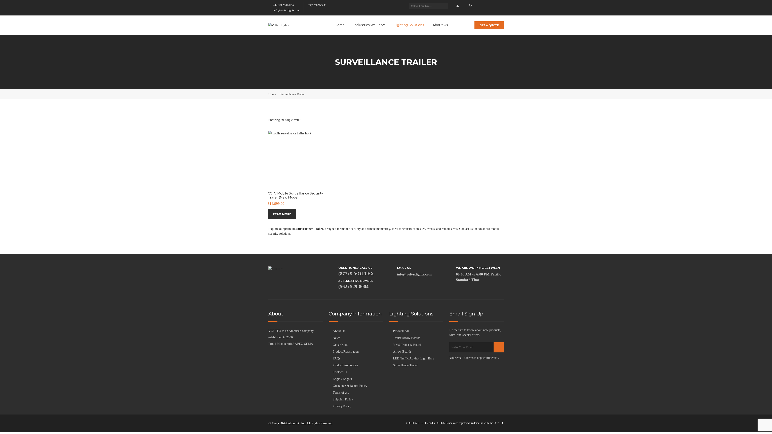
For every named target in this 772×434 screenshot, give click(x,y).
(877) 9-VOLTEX (283, 4)
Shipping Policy (343, 399)
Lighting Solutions (409, 25)
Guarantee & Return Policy (350, 385)
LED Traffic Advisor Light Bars (413, 358)
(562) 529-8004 (353, 286)
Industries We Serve (369, 25)
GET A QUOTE (489, 25)
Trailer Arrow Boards (406, 338)
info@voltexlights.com (286, 10)
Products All (401, 331)
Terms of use (341, 392)
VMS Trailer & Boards (407, 344)
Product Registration (346, 351)
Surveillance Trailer (405, 365)
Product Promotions (345, 365)
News (336, 338)
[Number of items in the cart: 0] (470, 5)
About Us (440, 25)
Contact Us (340, 372)
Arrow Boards (402, 351)
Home (340, 25)
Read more (282, 214)
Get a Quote (340, 344)
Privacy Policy (342, 406)
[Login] (457, 5)
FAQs (336, 358)
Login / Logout (342, 379)
